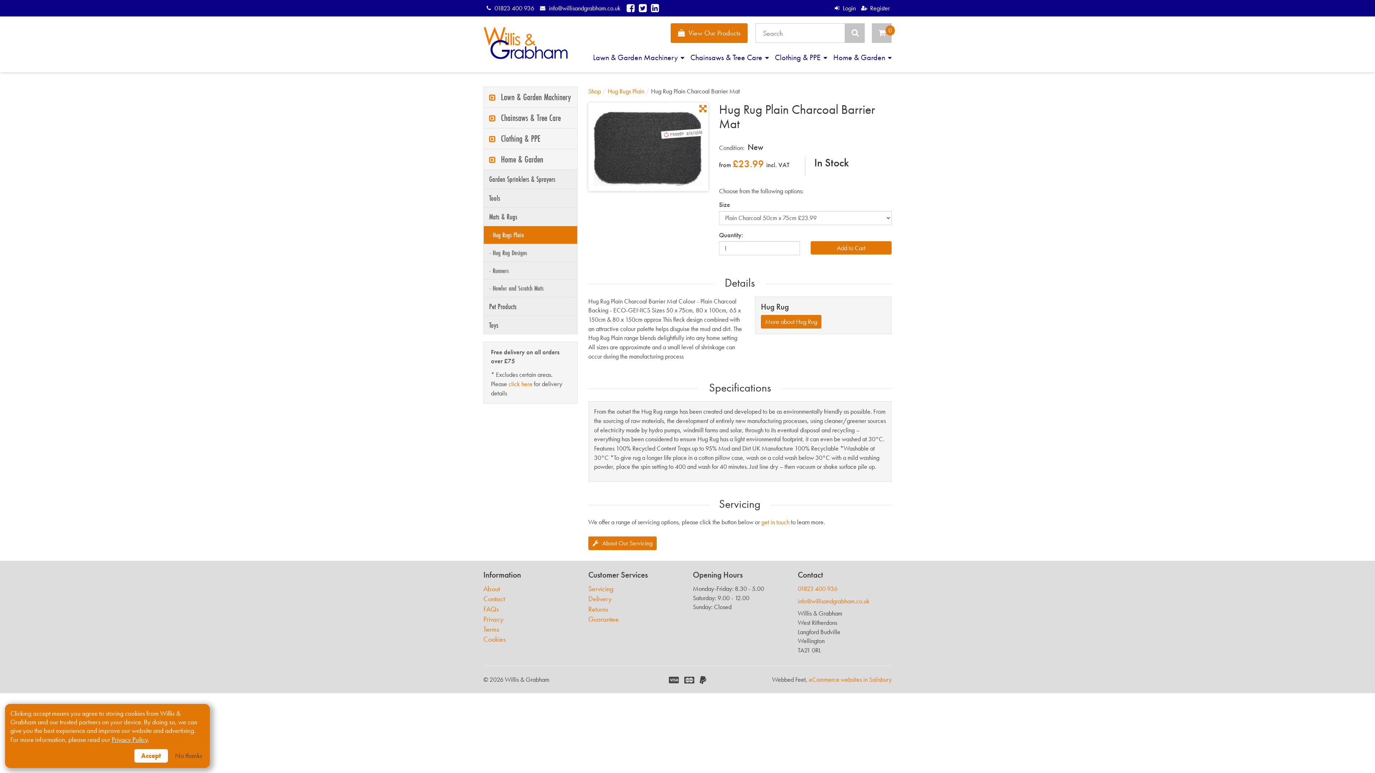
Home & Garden (860, 57)
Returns (598, 609)
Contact (494, 598)
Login (849, 8)
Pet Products (503, 306)
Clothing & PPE (798, 57)
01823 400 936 (514, 8)
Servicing (601, 588)
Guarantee (603, 619)
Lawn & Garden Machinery (636, 57)
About (491, 588)
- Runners (499, 270)
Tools (494, 198)
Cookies (494, 639)
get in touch (775, 522)
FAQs (491, 609)
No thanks (188, 756)
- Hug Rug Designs (508, 252)
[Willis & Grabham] (525, 43)
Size (724, 204)
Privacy (493, 619)
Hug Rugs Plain (626, 91)
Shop (594, 91)
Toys (493, 325)
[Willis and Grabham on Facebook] (631, 8)
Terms (491, 629)
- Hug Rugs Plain (506, 234)
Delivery (600, 598)
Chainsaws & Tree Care (727, 57)
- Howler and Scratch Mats (516, 288)
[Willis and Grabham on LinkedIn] (655, 8)
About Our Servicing (627, 543)
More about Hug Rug (791, 321)
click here (520, 384)
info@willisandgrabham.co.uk (584, 8)
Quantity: (731, 235)
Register (880, 8)
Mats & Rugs (503, 217)
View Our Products (714, 33)
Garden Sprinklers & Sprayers (522, 179)
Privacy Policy (130, 739)
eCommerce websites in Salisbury (850, 679)
